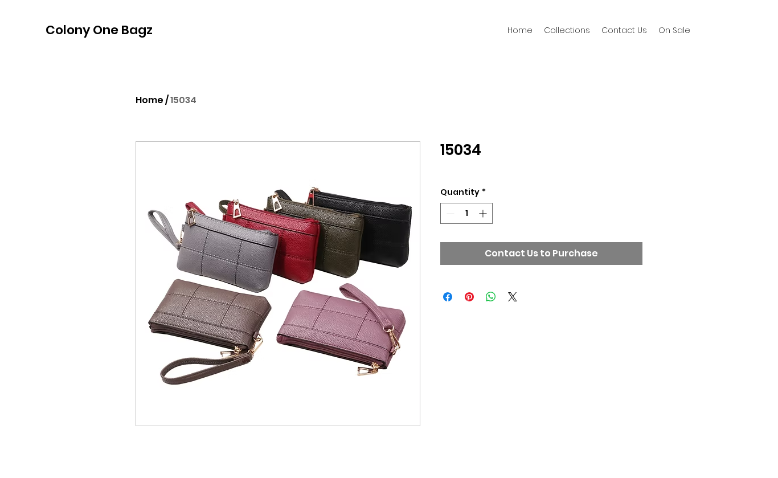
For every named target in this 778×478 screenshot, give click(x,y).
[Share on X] (512, 297)
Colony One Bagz (99, 30)
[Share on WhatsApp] (491, 297)
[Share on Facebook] (447, 297)
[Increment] (484, 213)
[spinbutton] (466, 213)
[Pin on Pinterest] (469, 297)
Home (149, 100)
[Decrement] (449, 213)
